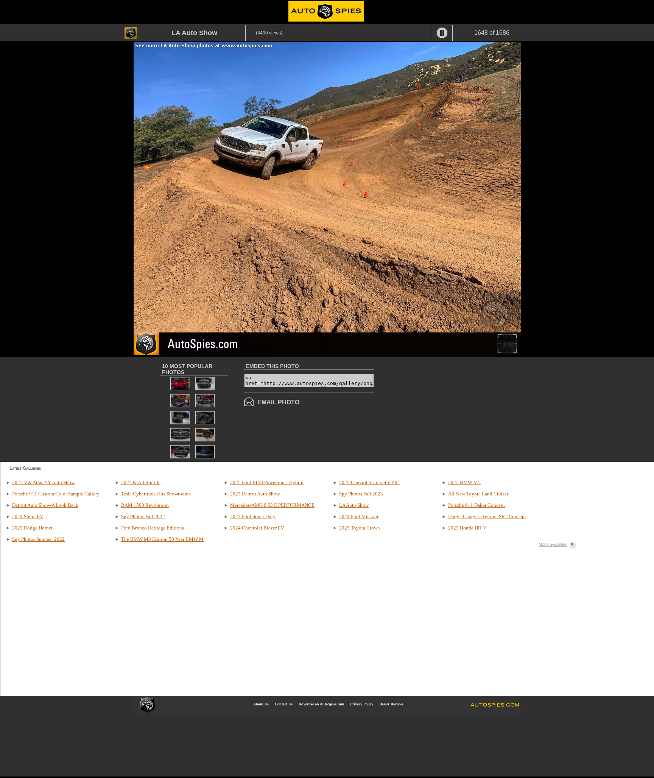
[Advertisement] (437, 408)
